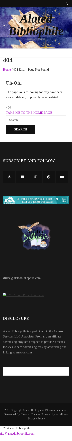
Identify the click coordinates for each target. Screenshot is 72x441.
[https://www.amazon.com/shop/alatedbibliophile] (9, 177)
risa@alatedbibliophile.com (23, 278)
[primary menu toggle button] (36, 53)
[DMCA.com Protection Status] (23, 295)
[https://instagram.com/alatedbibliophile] (35, 177)
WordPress (62, 414)
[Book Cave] (36, 203)
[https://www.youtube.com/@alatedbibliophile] (62, 177)
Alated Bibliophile (36, 25)
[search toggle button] (66, 3)
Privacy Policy (36, 418)
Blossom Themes (30, 414)
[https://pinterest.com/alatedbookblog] (49, 177)
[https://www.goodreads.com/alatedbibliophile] (22, 177)
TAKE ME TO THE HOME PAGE (29, 112)
